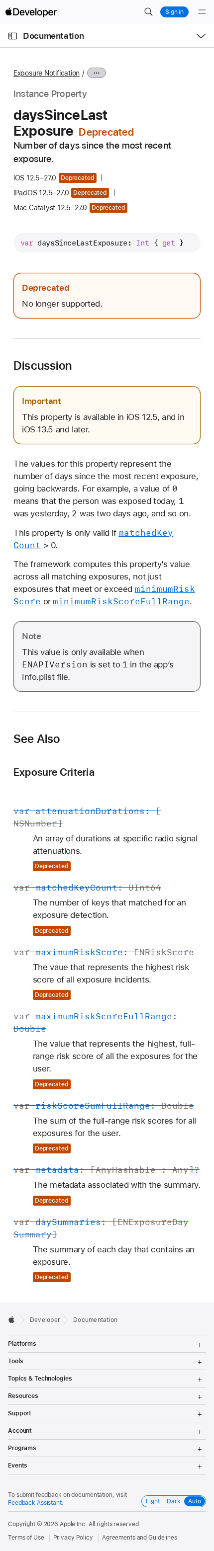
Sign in (174, 11)
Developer (45, 1319)
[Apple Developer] (31, 12)
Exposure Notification (46, 73)
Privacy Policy (73, 1537)
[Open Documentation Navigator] (12, 36)
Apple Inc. (73, 1524)
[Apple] (14, 1319)
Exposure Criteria (54, 772)
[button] (148, 12)
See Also (36, 739)
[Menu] (202, 12)
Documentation (53, 36)
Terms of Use (26, 1537)
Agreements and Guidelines (139, 1537)
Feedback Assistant (35, 1502)
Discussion (42, 366)
